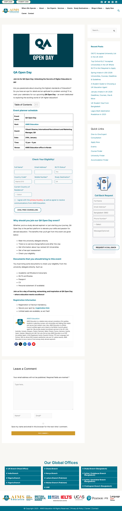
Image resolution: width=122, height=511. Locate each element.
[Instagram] (113, 2)
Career (87, 508)
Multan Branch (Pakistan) (56, 483)
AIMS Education (32, 124)
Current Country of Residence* (22, 188)
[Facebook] (102, 2)
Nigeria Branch (14, 478)
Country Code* (20, 177)
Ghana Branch (52, 469)
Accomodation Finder (99, 160)
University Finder (98, 156)
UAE (48, 487)
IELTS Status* (60, 167)
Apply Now (95, 142)
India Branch (13, 473)
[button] (8, 1)
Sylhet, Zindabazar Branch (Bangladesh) (95, 474)
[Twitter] (105, 2)
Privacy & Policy (77, 508)
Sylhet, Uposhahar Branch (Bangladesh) (95, 480)
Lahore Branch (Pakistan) (56, 478)
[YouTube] (109, 2)
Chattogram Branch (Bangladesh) (98, 486)
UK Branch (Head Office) (18, 469)
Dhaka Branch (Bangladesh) (95, 469)
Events (93, 147)
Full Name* (18, 167)
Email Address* (41, 167)
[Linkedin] (116, 2)
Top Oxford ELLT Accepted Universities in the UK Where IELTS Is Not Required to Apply (103, 64)
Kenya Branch (51, 473)
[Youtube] (33, 344)
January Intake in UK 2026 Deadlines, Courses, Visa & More (101, 95)
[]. (42, 308)
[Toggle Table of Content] (35, 104)
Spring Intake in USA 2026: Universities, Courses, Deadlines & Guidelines (104, 76)
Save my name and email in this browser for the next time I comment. (39, 427)
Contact (95, 508)
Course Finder (96, 151)
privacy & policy (36, 200)
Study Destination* (62, 177)
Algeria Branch (14, 483)
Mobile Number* (41, 177)
